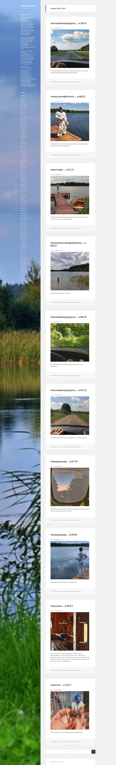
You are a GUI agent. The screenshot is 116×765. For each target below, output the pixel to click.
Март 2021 (23, 146)
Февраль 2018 (24, 235)
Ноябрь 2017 (24, 242)
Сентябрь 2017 (24, 247)
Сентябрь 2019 (24, 189)
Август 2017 (23, 249)
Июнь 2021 (23, 138)
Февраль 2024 (24, 117)
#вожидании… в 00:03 (64, 534)
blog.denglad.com (28, 6)
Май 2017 (23, 256)
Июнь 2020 (23, 167)
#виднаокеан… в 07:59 (64, 461)
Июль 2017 (23, 251)
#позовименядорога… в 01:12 (68, 390)
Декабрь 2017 (24, 239)
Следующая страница (93, 752)
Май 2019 (23, 198)
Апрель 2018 (24, 230)
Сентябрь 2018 (24, 218)
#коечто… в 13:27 (61, 684)
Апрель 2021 (24, 143)
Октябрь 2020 (24, 158)
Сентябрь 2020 (24, 160)
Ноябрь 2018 (24, 213)
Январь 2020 (24, 179)
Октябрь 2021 (24, 134)
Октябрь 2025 (24, 98)
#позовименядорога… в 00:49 (68, 316)
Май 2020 (23, 170)
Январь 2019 (24, 208)
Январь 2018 (24, 237)
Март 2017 (23, 261)
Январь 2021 (24, 150)
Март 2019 (23, 203)
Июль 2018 (23, 223)
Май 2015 (23, 278)
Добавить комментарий (75, 82)
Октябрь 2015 (24, 273)
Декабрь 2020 (24, 153)
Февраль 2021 (24, 148)
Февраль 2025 (24, 105)
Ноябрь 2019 (24, 184)
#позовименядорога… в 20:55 (68, 23)
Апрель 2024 (24, 112)
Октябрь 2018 (24, 215)
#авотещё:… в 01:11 (62, 169)
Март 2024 (23, 114)
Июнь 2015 (23, 275)
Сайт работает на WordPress (57, 761)
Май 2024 (23, 110)
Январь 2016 (24, 271)
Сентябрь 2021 (24, 136)
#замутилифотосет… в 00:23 (68, 96)
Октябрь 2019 (24, 186)
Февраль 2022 (24, 124)
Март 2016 (23, 268)
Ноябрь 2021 (24, 131)
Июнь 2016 (23, 263)
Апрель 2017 (24, 259)
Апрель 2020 (24, 172)
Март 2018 (23, 232)
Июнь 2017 (23, 254)
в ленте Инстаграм (57, 101)
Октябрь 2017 (24, 244)
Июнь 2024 (23, 107)
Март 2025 (23, 102)
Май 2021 (23, 141)
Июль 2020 (23, 165)
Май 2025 (23, 100)
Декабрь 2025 (24, 95)
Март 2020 (23, 174)
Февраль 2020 (24, 177)
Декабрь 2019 (24, 182)
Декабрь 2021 (24, 129)
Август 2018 (23, 220)
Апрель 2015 (24, 280)
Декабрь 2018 (24, 211)
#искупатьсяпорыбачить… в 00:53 (68, 244)
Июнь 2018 (23, 225)
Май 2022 (23, 119)
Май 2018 (23, 227)
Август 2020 (23, 162)
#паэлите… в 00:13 (62, 605)
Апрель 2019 (24, 201)
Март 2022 (23, 122)
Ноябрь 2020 (24, 155)
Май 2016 (23, 266)
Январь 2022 (24, 126)
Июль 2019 (23, 194)
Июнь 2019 (23, 196)
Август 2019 (23, 191)
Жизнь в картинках (62, 82)
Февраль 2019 (24, 206)
